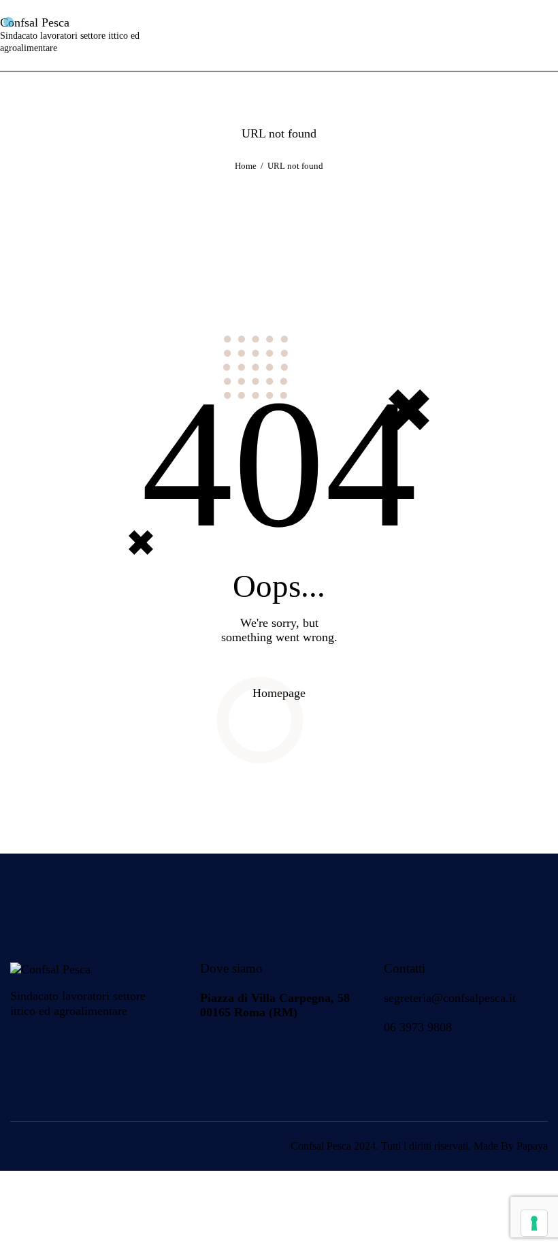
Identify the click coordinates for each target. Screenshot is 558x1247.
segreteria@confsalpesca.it (450, 998)
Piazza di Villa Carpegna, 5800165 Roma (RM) (275, 1005)
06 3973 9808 (418, 1027)
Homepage (279, 693)
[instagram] (249, 1053)
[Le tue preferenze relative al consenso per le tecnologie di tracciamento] (534, 1223)
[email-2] (320, 1053)
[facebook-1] (214, 1053)
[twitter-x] (285, 1053)
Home (246, 166)
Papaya (532, 1146)
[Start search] (547, 35)
